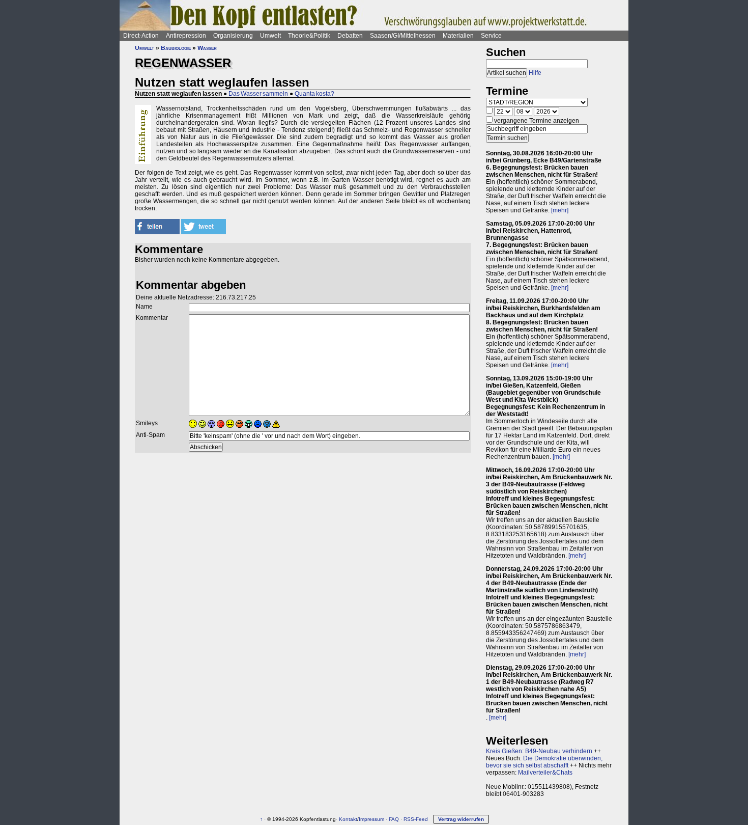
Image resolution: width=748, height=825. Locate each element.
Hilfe (535, 72)
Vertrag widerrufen (461, 819)
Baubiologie (176, 47)
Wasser (207, 47)
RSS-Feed (416, 819)
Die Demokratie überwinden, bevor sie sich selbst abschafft (544, 762)
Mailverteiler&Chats (545, 772)
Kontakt (348, 819)
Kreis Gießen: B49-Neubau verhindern (539, 751)
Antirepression (186, 35)
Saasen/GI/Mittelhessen (403, 35)
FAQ (394, 819)
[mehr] (559, 210)
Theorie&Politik (309, 35)
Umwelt (270, 35)
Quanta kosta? (314, 93)
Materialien (458, 35)
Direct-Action (141, 35)
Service (491, 35)
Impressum (371, 819)
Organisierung (233, 35)
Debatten (350, 35)
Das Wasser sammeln (258, 93)
